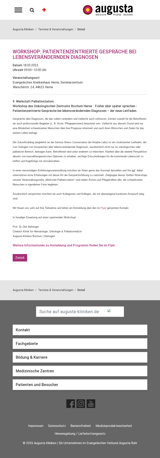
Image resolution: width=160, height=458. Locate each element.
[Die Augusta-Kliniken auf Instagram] (80, 403)
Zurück (20, 258)
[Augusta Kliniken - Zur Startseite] (115, 10)
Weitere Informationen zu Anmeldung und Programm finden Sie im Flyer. (64, 245)
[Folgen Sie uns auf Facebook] (70, 403)
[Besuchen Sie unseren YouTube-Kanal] (91, 403)
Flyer (103, 208)
